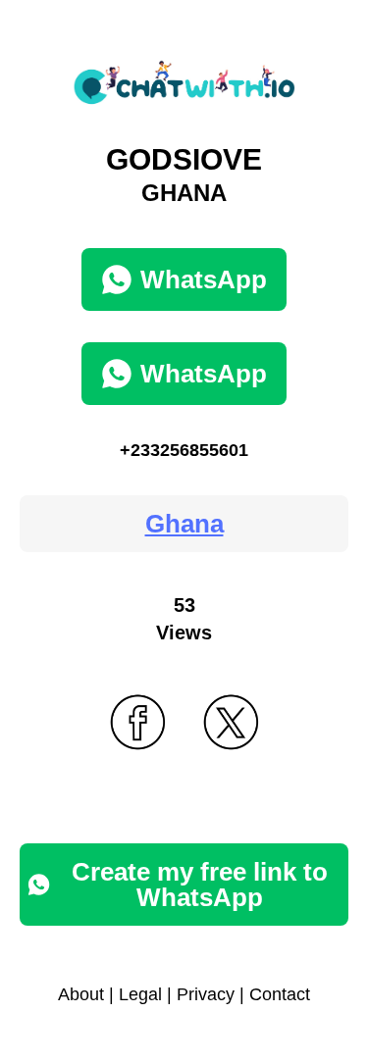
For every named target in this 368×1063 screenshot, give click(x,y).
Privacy (206, 994)
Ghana (184, 523)
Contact (279, 994)
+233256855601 (184, 450)
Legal (140, 994)
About (81, 994)
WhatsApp (203, 279)
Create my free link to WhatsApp (200, 884)
